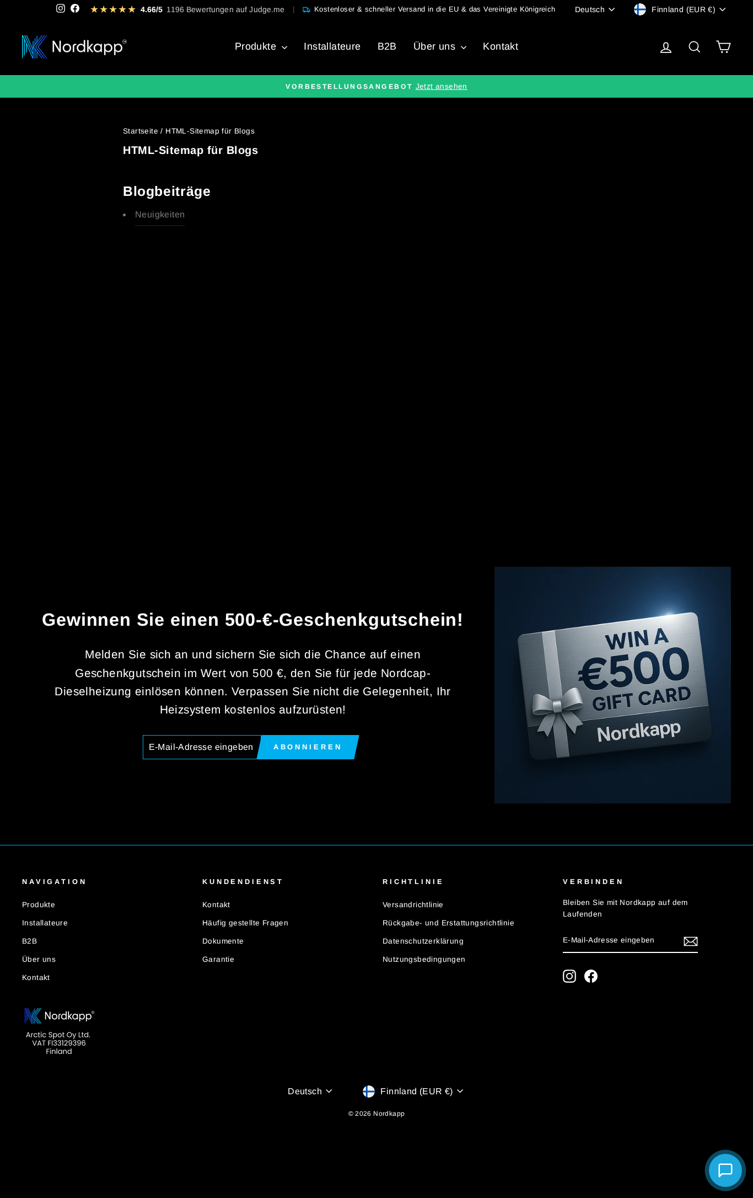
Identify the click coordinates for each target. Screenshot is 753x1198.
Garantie (218, 959)
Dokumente (223, 941)
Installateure (332, 46)
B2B (387, 46)
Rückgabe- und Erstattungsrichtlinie (448, 923)
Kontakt (500, 46)
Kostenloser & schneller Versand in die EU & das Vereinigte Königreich (435, 9)
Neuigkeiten (160, 214)
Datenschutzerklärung (423, 941)
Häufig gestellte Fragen (245, 923)
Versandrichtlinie (413, 905)
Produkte (257, 46)
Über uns (436, 46)
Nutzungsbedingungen (424, 959)
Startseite (140, 131)
